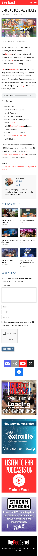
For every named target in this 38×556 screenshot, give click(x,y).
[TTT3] (19, 414)
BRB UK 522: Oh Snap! (27, 240)
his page (21, 85)
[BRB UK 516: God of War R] (10, 252)
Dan (11, 60)
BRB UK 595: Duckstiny (27, 220)
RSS (10, 154)
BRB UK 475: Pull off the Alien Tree (10, 241)
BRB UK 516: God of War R (8, 261)
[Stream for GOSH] (19, 531)
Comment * (6, 286)
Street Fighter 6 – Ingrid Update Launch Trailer (27, 262)
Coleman (6, 14)
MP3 (10, 151)
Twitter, (14, 166)
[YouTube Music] (19, 492)
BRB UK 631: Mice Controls (7, 221)
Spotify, (16, 154)
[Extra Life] (19, 453)
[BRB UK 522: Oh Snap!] (28, 232)
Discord (7, 166)
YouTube (22, 154)
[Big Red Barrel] (8, 4)
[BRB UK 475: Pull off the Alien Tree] (10, 232)
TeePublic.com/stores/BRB (15, 136)
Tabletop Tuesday (17, 126)
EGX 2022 (13, 123)
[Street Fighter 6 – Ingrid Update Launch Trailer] (28, 252)
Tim (16, 54)
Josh (3, 69)
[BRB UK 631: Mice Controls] (10, 212)
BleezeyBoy (13, 69)
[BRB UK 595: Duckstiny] (28, 212)
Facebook (20, 166)
